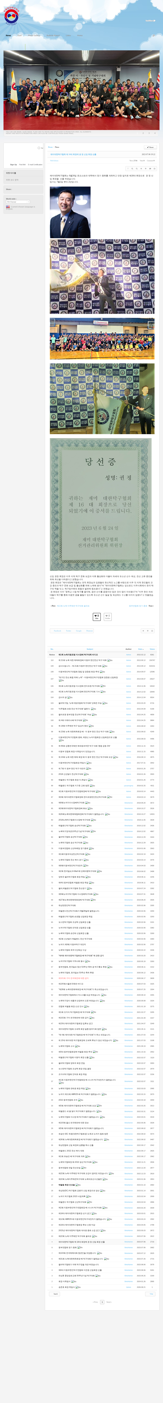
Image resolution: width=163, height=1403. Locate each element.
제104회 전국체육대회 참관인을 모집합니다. (78, 1253)
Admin (128, 655)
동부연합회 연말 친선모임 (70, 1168)
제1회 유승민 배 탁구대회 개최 (72, 1156)
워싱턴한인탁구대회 (67, 905)
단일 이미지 (22, 47)
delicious (20, 189)
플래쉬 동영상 (35, 47)
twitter (14, 189)
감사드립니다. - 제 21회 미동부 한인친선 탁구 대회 (80, 666)
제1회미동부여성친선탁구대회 (72, 854)
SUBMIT (41, 152)
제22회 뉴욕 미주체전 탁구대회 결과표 (75, 1236)
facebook (17, 189)
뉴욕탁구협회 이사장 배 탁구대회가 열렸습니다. (79, 1117)
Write (151, 1294)
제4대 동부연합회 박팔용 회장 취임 (74, 883)
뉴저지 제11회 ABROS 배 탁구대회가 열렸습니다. (80, 1094)
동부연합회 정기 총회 (68, 1247)
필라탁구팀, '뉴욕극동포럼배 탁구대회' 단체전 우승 (80, 703)
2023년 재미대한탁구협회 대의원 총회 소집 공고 (79, 1230)
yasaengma (128, 786)
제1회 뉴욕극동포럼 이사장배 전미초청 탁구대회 (79, 686)
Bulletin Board (53, 35)
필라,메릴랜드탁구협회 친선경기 (73, 888)
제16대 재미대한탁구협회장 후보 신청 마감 (77, 1225)
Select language (11, 202)
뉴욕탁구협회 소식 (67, 1046)
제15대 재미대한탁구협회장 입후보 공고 (76, 1023)
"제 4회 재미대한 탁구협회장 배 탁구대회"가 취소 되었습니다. (85, 1035)
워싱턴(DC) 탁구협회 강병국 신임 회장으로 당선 (79, 1191)
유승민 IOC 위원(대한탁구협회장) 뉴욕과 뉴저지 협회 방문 (84, 1134)
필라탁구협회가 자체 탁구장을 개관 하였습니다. (79, 1264)
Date (140, 649)
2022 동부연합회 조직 (68, 1100)
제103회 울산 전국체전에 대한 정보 (74, 1123)
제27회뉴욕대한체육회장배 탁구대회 (74, 900)
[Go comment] (150, 168)
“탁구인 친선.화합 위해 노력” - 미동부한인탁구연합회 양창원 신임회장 (88, 677)
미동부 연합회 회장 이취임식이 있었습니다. (77, 751)
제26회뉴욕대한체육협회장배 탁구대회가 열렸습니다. (82, 814)
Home (80, 35)
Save (43, 148)
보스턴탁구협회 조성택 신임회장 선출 (75, 922)
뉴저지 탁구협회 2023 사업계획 (72, 1196)
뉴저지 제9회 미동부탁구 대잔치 (72, 944)
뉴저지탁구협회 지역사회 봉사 (72, 961)
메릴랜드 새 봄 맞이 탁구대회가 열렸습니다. (77, 1111)
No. (52, 649)
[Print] (154, 168)
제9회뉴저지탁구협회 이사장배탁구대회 (76, 894)
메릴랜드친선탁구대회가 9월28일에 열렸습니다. (79, 911)
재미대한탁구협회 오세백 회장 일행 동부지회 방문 (80, 1029)
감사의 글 (63, 697)
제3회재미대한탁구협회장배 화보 (73, 808)
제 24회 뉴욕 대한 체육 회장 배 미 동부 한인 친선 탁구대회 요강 (86, 757)
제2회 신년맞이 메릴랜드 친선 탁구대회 (76, 939)
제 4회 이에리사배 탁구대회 (71, 720)
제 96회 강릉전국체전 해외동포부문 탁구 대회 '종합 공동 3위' (85, 746)
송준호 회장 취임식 (67, 1287)
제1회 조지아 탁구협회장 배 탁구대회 (75, 1012)
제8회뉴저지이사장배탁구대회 (72, 803)
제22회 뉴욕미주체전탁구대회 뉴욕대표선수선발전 (80, 1179)
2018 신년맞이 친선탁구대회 (71, 774)
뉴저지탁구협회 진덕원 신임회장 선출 (75, 928)
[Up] (141, 168)
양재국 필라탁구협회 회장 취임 (72, 877)
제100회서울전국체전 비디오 (71, 984)
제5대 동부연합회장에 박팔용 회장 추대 (76, 1052)
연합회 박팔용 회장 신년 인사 (71, 1006)
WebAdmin (54, 161)
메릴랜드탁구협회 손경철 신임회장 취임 (76, 916)
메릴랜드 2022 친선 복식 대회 (72, 1151)
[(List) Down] (145, 168)
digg (23, 189)
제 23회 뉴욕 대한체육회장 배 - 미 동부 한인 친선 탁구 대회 (84, 731)
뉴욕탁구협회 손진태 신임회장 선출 (74, 933)
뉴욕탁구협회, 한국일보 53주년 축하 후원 (76, 973)
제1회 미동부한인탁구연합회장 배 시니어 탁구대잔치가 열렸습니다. (87, 1080)
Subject (90, 649)
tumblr (32, 189)
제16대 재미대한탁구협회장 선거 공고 (75, 1213)
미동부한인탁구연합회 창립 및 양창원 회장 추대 (79, 672)
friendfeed (29, 189)
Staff (19, 35)
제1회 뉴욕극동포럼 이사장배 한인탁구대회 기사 (79, 692)
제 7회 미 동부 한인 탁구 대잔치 (72, 768)
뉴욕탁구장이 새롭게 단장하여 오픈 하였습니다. (79, 1001)
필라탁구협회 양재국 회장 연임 (72, 1063)
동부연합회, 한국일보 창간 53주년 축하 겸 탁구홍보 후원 (83, 967)
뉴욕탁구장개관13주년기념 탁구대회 (74, 831)
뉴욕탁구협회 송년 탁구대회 (71, 843)
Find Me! (22, 165)
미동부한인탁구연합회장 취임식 (72, 763)
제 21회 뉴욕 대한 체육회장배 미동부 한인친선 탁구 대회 (83, 660)
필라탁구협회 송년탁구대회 (70, 837)
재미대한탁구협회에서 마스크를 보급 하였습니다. (80, 995)
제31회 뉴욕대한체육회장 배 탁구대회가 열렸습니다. (81, 1259)
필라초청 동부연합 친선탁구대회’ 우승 (75, 714)
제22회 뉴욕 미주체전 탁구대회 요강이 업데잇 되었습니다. (84, 1173)
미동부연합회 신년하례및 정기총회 (74, 848)
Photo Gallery (34, 35)
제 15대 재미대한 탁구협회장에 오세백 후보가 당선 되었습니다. (86, 1040)
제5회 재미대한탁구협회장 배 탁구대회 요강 (77, 1106)
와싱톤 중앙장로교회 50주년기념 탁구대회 (77, 1276)
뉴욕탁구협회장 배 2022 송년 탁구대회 (75, 1162)
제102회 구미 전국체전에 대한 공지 (74, 1018)
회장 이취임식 (65, 1281)
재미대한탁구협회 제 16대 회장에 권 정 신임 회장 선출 (73, 154)
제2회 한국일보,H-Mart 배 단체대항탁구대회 (78, 871)
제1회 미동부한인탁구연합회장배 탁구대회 (77, 791)
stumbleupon (26, 189)
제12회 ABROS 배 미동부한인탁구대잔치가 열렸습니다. (83, 1219)
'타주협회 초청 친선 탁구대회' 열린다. (75, 709)
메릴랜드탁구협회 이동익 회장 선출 (74, 1057)
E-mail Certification (35, 165)
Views (152, 649)
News (8, 35)
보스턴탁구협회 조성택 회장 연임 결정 (75, 1069)
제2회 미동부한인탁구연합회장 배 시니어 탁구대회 (80, 1208)
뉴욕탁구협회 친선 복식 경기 (71, 860)
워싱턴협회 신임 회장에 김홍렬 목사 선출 (76, 1145)
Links (68, 35)
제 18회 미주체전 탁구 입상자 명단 (74, 726)
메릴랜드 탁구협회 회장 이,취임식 (73, 780)
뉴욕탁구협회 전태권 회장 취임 (72, 1088)
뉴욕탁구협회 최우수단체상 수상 (73, 950)
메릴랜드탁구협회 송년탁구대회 (72, 825)
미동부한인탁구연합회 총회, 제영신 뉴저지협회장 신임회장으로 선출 (88, 737)
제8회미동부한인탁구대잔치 (71, 865)
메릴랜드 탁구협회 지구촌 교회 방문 (74, 786)
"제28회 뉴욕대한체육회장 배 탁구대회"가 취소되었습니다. (83, 989)
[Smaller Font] (137, 168)
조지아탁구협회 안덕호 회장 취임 (73, 1074)
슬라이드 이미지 (28, 47)
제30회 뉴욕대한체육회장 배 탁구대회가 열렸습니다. (81, 1139)
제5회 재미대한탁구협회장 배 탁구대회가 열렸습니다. (82, 1128)
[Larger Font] (132, 168)
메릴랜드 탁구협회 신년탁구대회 (73, 1202)
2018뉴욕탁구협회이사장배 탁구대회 (75, 820)
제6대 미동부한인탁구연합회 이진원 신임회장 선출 (80, 1270)
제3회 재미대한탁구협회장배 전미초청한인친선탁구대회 (83, 797)
